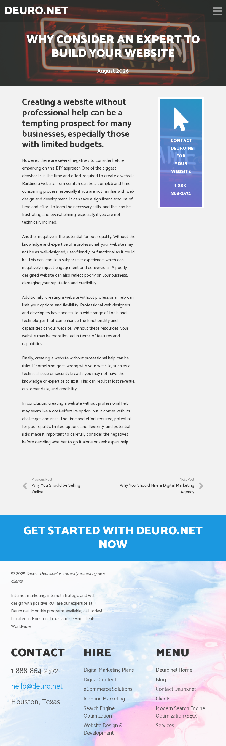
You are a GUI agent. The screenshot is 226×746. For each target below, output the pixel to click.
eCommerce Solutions (108, 689)
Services (165, 725)
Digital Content (100, 680)
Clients (163, 699)
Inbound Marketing (104, 699)
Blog (161, 680)
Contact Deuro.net (176, 689)
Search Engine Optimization (99, 712)
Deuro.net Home (174, 670)
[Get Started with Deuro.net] (113, 538)
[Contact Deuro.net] (181, 153)
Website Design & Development (103, 729)
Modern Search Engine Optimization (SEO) (180, 712)
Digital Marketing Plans (109, 670)
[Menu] (217, 11)
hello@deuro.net (37, 686)
